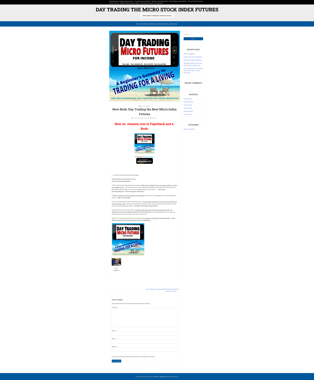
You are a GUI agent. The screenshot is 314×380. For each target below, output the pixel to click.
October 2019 (188, 114)
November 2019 (188, 111)
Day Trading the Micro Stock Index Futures (157, 9)
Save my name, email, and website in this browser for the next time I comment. (133, 356)
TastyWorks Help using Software (193, 60)
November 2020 (188, 102)
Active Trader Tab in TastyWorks (193, 57)
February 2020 (188, 108)
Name (114, 330)
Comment (114, 307)
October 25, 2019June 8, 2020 (141, 118)
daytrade (154, 118)
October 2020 (188, 105)
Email (114, 338)
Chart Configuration (189, 54)
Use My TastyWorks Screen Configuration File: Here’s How (156, 24)
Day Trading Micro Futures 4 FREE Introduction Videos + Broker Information (193, 70)
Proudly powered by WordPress (144, 376)
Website (114, 346)
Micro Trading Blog (145, 106)
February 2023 (188, 98)
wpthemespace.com (173, 376)
